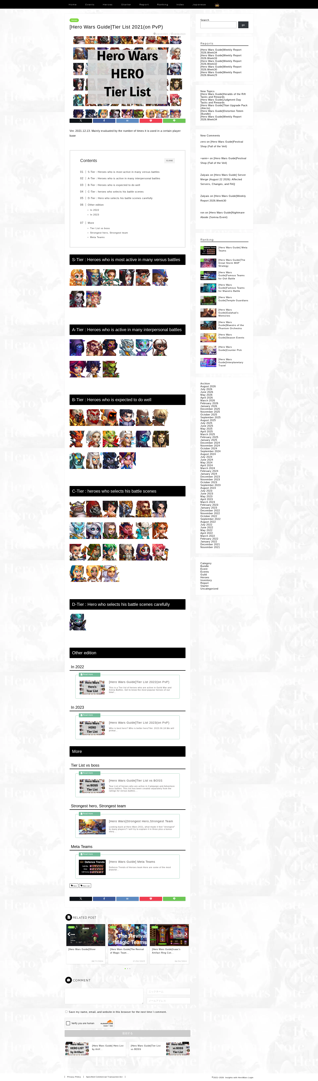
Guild (203, 574)
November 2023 (210, 479)
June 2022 (206, 527)
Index (180, 4)
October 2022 (208, 516)
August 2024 (208, 454)
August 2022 (208, 521)
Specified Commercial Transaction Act (104, 1077)
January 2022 (208, 541)
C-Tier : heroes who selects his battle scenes (116, 191)
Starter (126, 4)
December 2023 (210, 476)
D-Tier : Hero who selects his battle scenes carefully (120, 198)
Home (73, 4)
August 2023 (208, 487)
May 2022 (206, 530)
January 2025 (208, 440)
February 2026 (209, 403)
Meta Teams (97, 237)
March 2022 (207, 535)
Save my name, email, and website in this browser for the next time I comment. (118, 1011)
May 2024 (206, 462)
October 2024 (208, 448)
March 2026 (207, 400)
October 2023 (208, 482)
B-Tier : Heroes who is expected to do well (114, 185)
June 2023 (206, 493)
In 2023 (94, 214)
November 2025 (210, 411)
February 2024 (209, 471)
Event (204, 568)
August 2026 (208, 386)
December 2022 (210, 510)
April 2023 (206, 499)
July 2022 (206, 524)
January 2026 (208, 406)
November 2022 (210, 513)
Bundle (204, 566)
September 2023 (210, 485)
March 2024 (207, 468)
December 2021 (210, 544)
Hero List (86, 886)
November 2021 (210, 547)
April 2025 (206, 431)
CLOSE (169, 160)
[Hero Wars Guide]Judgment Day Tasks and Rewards (220, 101)
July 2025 (206, 423)
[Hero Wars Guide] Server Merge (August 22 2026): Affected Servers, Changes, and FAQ (223, 179)
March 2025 (207, 434)
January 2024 (208, 473)
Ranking (162, 4)
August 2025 (208, 420)
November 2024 (210, 445)
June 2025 (206, 425)
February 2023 (209, 504)
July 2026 (206, 389)
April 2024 (206, 465)
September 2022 (210, 519)
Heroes (108, 4)
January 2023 (208, 507)
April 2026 (206, 397)
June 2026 (206, 392)
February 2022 (209, 538)
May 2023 (206, 496)
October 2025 (208, 414)
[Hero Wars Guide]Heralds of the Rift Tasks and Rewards (223, 95)
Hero (75, 886)
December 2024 (210, 442)
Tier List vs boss (100, 228)
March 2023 (207, 502)
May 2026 (206, 394)
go (243, 24)
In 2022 (94, 210)
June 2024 (206, 459)
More (91, 222)
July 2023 (206, 490)
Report (144, 4)
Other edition (96, 204)
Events (90, 4)
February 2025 (209, 437)
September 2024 (210, 451)
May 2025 (206, 428)
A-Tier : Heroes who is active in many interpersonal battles (124, 178)
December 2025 (210, 408)
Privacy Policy (74, 1077)
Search (204, 20)
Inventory (206, 580)
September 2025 (210, 417)
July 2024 (206, 456)
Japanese (199, 4)
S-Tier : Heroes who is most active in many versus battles (124, 171)
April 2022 (206, 533)
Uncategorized (209, 588)
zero (203, 141)
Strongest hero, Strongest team (109, 233)
